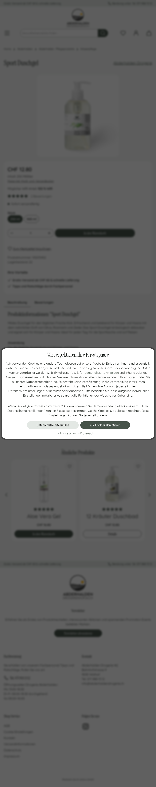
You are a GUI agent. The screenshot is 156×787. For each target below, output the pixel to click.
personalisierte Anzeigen (101, 372)
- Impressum (67, 433)
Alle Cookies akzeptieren (105, 425)
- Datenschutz (88, 433)
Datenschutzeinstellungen (53, 425)
